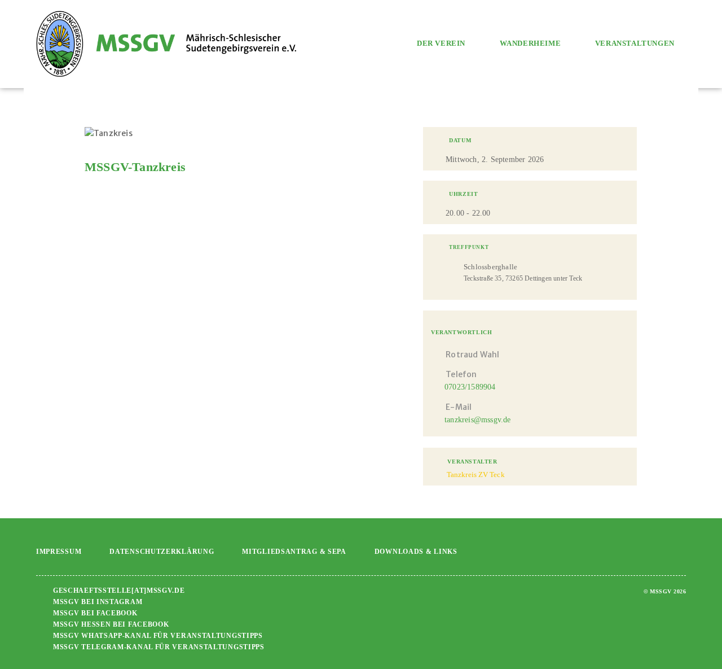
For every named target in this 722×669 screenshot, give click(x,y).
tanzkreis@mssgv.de (477, 420)
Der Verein (441, 43)
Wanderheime (530, 43)
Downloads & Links (416, 551)
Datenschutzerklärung (161, 551)
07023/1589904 (470, 387)
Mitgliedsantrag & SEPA (294, 551)
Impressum (58, 551)
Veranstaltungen (635, 43)
